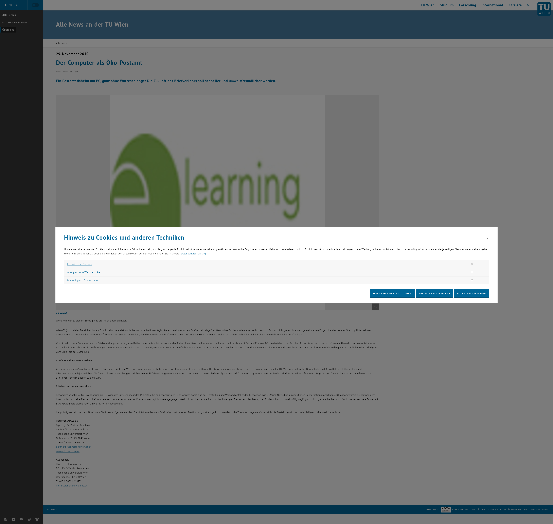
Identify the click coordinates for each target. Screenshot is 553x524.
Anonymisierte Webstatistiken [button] (84, 272)
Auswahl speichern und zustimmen (392, 293)
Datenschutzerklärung (193, 253)
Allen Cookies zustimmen (471, 293)
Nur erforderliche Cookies (434, 293)
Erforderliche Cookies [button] (79, 264)
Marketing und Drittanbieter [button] (82, 280)
